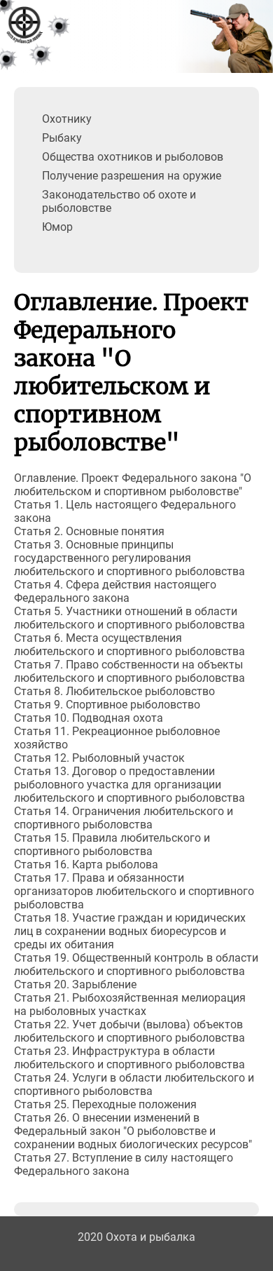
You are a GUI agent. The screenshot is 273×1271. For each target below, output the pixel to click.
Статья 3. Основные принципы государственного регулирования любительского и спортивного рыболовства (129, 558)
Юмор (57, 227)
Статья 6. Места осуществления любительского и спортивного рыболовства (129, 644)
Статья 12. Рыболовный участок (99, 758)
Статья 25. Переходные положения (105, 1104)
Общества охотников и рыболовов (132, 156)
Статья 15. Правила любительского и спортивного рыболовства (112, 844)
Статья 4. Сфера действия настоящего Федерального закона (115, 591)
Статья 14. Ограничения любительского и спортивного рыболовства (123, 818)
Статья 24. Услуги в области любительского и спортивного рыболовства (134, 1084)
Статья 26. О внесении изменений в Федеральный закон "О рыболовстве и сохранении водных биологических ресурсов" (133, 1131)
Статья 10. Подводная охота (88, 718)
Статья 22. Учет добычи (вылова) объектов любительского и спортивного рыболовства (129, 1031)
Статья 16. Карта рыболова (86, 864)
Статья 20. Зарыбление (75, 984)
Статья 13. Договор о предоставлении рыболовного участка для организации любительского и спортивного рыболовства (129, 785)
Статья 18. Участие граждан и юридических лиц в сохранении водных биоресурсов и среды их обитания (130, 931)
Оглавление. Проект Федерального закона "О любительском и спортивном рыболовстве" (132, 484)
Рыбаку (62, 137)
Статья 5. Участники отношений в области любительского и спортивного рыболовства (129, 618)
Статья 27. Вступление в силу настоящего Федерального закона (123, 1164)
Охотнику (67, 119)
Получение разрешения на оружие (131, 175)
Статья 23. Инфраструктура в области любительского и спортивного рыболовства (129, 1057)
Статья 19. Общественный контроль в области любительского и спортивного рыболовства (136, 964)
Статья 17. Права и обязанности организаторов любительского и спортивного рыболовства (134, 891)
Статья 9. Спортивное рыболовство (107, 704)
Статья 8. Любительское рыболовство (114, 691)
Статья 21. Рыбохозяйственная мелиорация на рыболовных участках (130, 1004)
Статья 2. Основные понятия (89, 531)
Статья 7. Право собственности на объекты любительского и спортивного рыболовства (129, 671)
